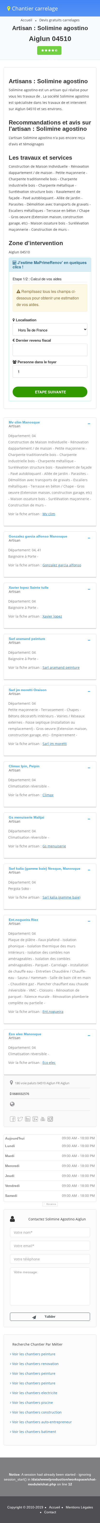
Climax (47, 795)
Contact (50, 1512)
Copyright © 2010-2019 (25, 1507)
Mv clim (48, 514)
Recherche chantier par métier (37, 1344)
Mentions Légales (79, 1507)
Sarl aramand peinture (61, 667)
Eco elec (49, 1062)
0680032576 (20, 1094)
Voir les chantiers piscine (32, 1402)
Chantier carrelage (34, 8)
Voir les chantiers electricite (34, 1393)
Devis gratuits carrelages (59, 20)
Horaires (51, 1204)
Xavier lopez (52, 616)
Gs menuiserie (54, 846)
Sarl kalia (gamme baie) (61, 897)
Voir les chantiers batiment (33, 1431)
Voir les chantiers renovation (35, 1363)
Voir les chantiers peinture (33, 1354)
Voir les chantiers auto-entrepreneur (41, 1422)
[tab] (50, 423)
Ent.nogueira (52, 1011)
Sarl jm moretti (54, 743)
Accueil (26, 20)
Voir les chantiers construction (36, 1412)
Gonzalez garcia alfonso (61, 565)
